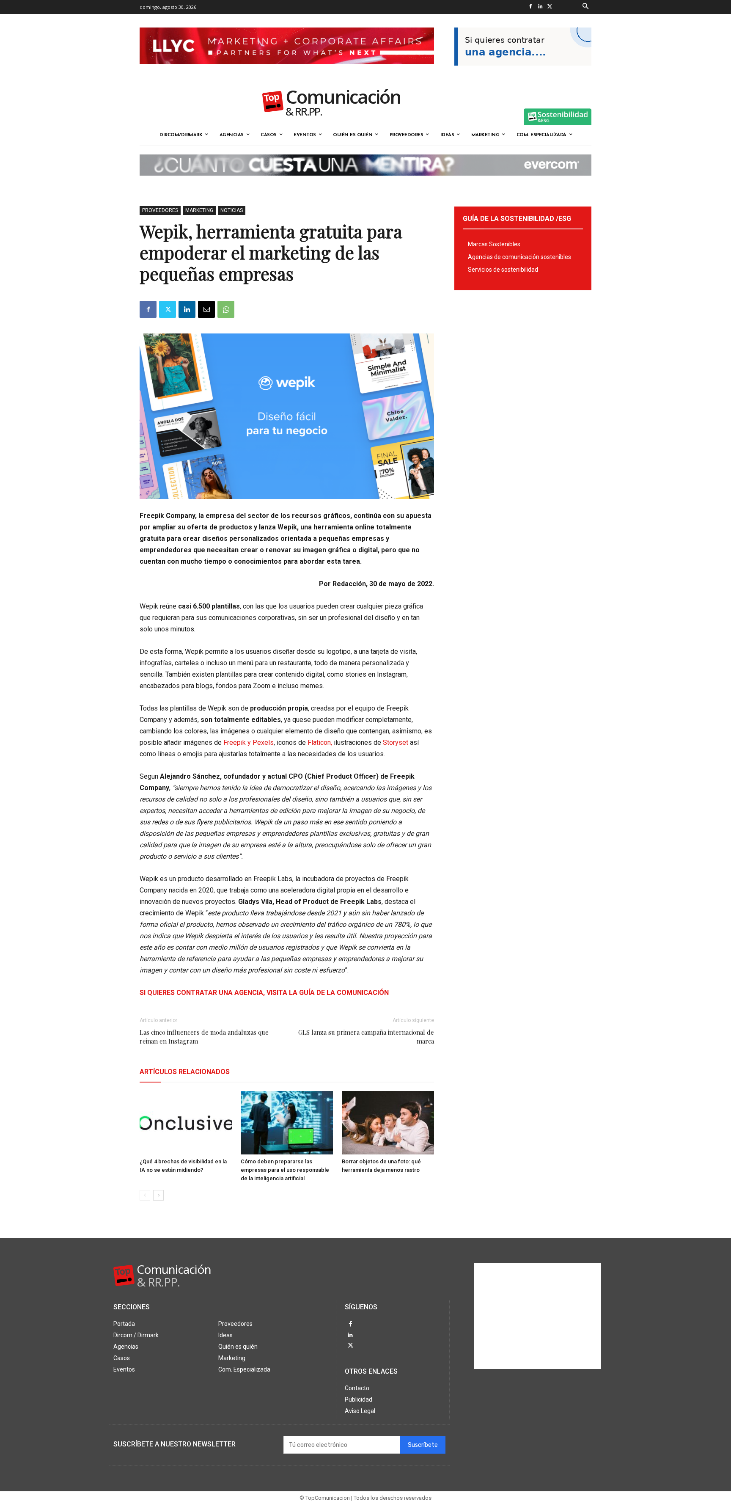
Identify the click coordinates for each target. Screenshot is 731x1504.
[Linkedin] (540, 7)
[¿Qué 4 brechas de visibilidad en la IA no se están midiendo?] (186, 1122)
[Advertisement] (537, 1316)
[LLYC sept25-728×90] (287, 70)
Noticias (231, 210)
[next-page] (158, 1195)
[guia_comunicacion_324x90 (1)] (522, 72)
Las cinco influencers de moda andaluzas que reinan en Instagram (204, 1036)
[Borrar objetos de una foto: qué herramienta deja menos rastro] (388, 1122)
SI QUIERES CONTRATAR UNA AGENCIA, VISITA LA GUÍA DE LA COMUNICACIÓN (264, 993)
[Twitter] (550, 7)
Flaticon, (321, 742)
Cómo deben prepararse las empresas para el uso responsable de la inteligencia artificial (285, 1170)
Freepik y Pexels (248, 742)
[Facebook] (530, 7)
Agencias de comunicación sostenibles (519, 256)
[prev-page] (145, 1195)
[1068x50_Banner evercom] (365, 182)
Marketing (199, 210)
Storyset (394, 742)
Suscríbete (423, 1445)
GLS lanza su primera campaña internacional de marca (366, 1036)
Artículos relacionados (185, 1072)
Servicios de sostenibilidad (503, 269)
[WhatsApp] (225, 309)
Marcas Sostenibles (494, 244)
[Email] (206, 309)
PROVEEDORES (160, 210)
